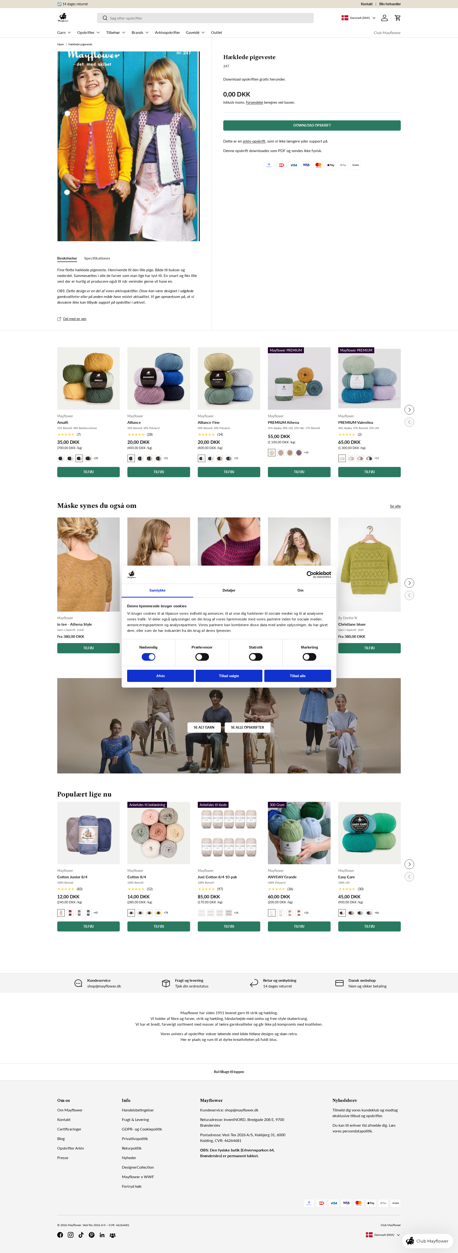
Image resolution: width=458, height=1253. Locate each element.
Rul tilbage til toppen (229, 1072)
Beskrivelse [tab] (67, 258)
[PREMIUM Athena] (299, 378)
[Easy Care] (369, 833)
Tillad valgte (229, 676)
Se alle (395, 506)
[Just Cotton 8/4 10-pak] (229, 833)
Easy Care (346, 877)
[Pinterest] (91, 1235)
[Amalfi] (88, 378)
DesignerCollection (138, 1167)
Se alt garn (204, 727)
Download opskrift (312, 125)
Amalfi (62, 422)
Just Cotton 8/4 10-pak (217, 877)
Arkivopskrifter (167, 32)
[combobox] (205, 18)
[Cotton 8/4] (158, 833)
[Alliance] (158, 378)
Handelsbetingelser (138, 1110)
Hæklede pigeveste (80, 44)
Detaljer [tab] (229, 590)
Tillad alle (298, 676)
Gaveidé (192, 32)
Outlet (216, 32)
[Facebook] (60, 1235)
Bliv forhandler (390, 4)
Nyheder (129, 1157)
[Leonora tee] (158, 564)
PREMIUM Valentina (355, 422)
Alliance (134, 422)
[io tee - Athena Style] (88, 564)
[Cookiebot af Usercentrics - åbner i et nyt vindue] (310, 574)
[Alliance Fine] (229, 378)
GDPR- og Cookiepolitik (142, 1129)
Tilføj (88, 648)
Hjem (60, 44)
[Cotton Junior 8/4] (88, 833)
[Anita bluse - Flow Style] (299, 564)
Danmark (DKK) (384, 1235)
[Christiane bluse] (369, 564)
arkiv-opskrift (254, 141)
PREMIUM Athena (283, 422)
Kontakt (367, 4)
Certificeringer (69, 1129)
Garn (61, 32)
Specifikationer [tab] (97, 258)
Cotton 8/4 (136, 877)
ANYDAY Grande (282, 877)
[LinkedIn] (102, 1235)
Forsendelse (254, 102)
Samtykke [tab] (157, 590)
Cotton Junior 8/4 (72, 877)
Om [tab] (300, 590)
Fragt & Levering (135, 1119)
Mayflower (74, 1225)
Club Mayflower (387, 32)
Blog (61, 1138)
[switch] (202, 657)
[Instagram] (70, 1235)
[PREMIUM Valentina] (369, 378)
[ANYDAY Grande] (299, 833)
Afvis (160, 676)
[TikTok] (81, 1235)
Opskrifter (85, 32)
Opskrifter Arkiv (70, 1148)
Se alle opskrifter (247, 727)
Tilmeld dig (342, 1110)
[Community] (112, 1235)
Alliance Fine (209, 422)
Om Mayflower (70, 1110)
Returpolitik (131, 1148)
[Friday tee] (229, 564)
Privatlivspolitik (135, 1138)
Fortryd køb (131, 1186)
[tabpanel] (128, 286)
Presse (62, 1157)
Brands (137, 32)
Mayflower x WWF (138, 1176)
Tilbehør (113, 32)
